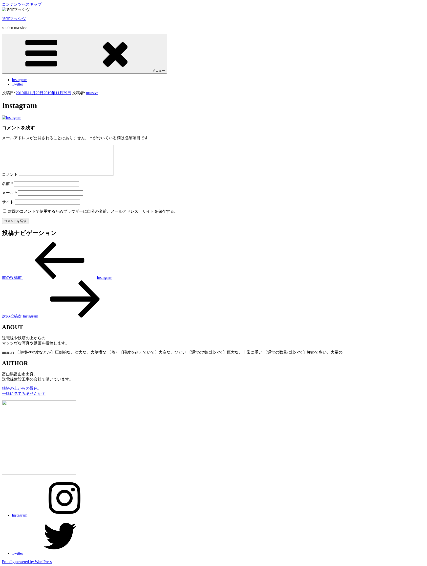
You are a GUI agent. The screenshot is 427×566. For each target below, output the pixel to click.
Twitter (17, 84)
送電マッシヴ (14, 19)
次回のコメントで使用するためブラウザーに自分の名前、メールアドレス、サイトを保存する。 (93, 211)
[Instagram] (11, 117)
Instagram (19, 80)
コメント (10, 174)
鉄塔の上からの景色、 (22, 388)
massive (92, 93)
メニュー (158, 70)
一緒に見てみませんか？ (23, 393)
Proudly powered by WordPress (27, 562)
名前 (7, 183)
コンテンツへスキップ (22, 4)
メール (9, 193)
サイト (8, 202)
